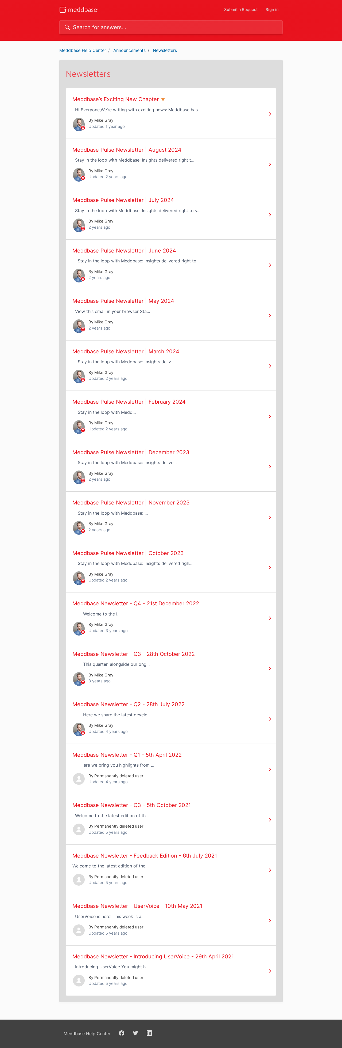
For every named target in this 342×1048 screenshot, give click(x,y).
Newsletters (165, 50)
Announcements (129, 50)
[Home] (79, 10)
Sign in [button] (272, 9)
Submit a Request (241, 9)
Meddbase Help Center (82, 50)
